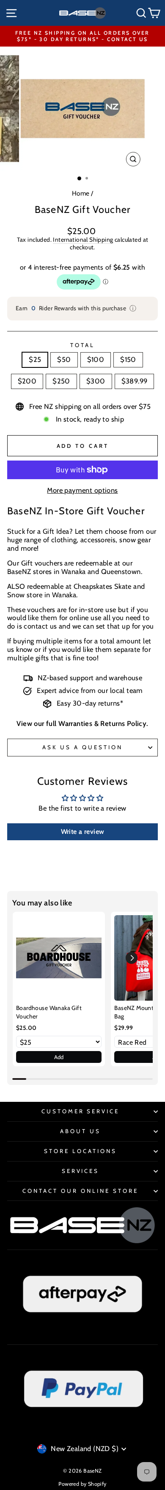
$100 (95, 359)
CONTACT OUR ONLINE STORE (80, 1190)
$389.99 (134, 381)
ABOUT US (80, 1131)
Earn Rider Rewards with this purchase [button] (76, 308)
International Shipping (83, 239)
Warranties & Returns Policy (102, 723)
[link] (59, 958)
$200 (27, 381)
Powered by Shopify (82, 1484)
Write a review (82, 832)
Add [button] (59, 1057)
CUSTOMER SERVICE (80, 1111)
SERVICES (80, 1170)
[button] (132, 958)
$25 (35, 359)
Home (81, 193)
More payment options (82, 490)
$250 (61, 381)
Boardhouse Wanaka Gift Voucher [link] (49, 1012)
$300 (95, 381)
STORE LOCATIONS (80, 1151)
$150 (128, 359)
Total (82, 345)
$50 (64, 359)
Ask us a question (82, 747)
